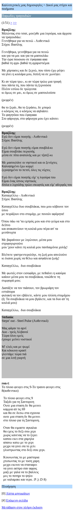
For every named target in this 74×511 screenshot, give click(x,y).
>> (15, 22)
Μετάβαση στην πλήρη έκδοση (22, 507)
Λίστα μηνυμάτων (18, 493)
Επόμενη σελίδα (17, 500)
